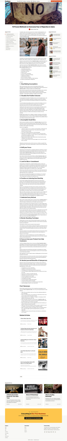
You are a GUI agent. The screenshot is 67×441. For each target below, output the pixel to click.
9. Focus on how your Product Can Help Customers (11, 44)
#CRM (21, 376)
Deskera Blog (46, 425)
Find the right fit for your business (56, 1)
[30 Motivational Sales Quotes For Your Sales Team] (14, 388)
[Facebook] (45, 432)
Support (26, 431)
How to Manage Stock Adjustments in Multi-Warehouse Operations (56, 67)
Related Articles (8, 49)
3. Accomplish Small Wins (9, 36)
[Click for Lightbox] (33, 47)
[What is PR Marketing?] (33, 388)
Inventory (24, 1)
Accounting (28, 1)
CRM (31, 1)
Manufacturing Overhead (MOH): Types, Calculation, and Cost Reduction (56, 63)
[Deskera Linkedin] (49, 432)
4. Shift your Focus (8, 37)
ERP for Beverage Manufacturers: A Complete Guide (57, 47)
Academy (38, 1)
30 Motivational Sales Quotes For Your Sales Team (12, 396)
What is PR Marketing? (32, 395)
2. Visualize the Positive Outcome (10, 35)
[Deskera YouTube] (51, 432)
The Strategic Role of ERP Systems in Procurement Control (56, 59)
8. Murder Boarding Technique (10, 42)
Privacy (26, 430)
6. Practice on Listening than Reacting (11, 40)
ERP (21, 1)
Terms (25, 428)
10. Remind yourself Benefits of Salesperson (10, 46)
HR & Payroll (34, 1)
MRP (20, 1)
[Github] (53, 432)
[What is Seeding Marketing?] (53, 388)
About (25, 427)
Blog (18, 1)
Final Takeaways (8, 48)
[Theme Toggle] (48, 1)
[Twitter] (47, 432)
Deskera (32, 439)
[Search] (49, 1)
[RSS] (55, 432)
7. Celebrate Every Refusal (9, 41)
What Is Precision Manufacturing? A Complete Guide (57, 72)
